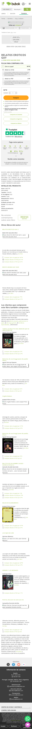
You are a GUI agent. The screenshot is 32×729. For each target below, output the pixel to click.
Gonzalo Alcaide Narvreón (10, 467)
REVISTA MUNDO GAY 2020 (10, 267)
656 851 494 (16, 676)
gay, (12, 32)
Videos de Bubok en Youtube (18, 664)
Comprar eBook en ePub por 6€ (13, 259)
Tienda (3, 18)
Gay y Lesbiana (19, 18)
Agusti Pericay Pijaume (9, 332)
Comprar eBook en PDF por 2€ (13, 353)
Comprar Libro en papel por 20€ (13, 563)
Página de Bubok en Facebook (13, 664)
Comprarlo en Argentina (16, 119)
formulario (19, 651)
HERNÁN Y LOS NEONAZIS (10, 570)
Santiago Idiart (6, 574)
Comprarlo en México (16, 123)
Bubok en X (8, 664)
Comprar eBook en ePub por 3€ (13, 495)
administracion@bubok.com (17, 686)
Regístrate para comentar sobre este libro (24, 217)
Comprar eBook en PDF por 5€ (13, 527)
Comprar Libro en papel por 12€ (13, 630)
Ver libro (20, 254)
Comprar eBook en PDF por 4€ (13, 631)
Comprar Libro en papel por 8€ (13, 389)
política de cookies (15, 720)
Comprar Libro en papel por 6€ (13, 351)
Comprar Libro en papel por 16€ (13, 525)
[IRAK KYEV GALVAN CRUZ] (16, 39)
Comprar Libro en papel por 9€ (13, 456)
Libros (3, 13)
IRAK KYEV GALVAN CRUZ (16, 47)
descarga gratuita (11, 323)
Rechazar (14, 726)
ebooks (16, 321)
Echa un (15, 25)
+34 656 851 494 (17, 681)
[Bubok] (13, 3)
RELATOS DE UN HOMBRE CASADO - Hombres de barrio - (13, 464)
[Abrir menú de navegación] (30, 3)
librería (11, 321)
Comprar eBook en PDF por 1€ (13, 593)
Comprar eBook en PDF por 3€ (13, 299)
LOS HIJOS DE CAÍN (8, 533)
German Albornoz (7, 536)
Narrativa (10, 18)
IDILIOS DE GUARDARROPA (10, 503)
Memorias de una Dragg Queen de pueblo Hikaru (15, 359)
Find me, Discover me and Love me (13, 600)
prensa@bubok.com (17, 699)
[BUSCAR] (27, 9)
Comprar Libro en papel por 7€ (13, 297)
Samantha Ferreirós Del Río (10, 603)
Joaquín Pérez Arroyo (8, 399)
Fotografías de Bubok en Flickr (23, 664)
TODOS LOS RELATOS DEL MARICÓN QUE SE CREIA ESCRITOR (15, 329)
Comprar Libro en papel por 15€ (13, 426)
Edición (12, 13)
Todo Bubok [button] (6, 9)
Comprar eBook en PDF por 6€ (13, 262)
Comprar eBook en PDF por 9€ (13, 428)
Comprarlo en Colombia (16, 114)
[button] (24, 3)
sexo (14, 32)
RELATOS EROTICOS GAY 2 (10, 229)
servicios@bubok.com (17, 695)
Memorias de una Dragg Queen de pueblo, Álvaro (15, 434)
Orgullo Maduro (7, 396)
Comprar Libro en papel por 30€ (13, 257)
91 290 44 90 (16, 675)
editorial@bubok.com (17, 690)
